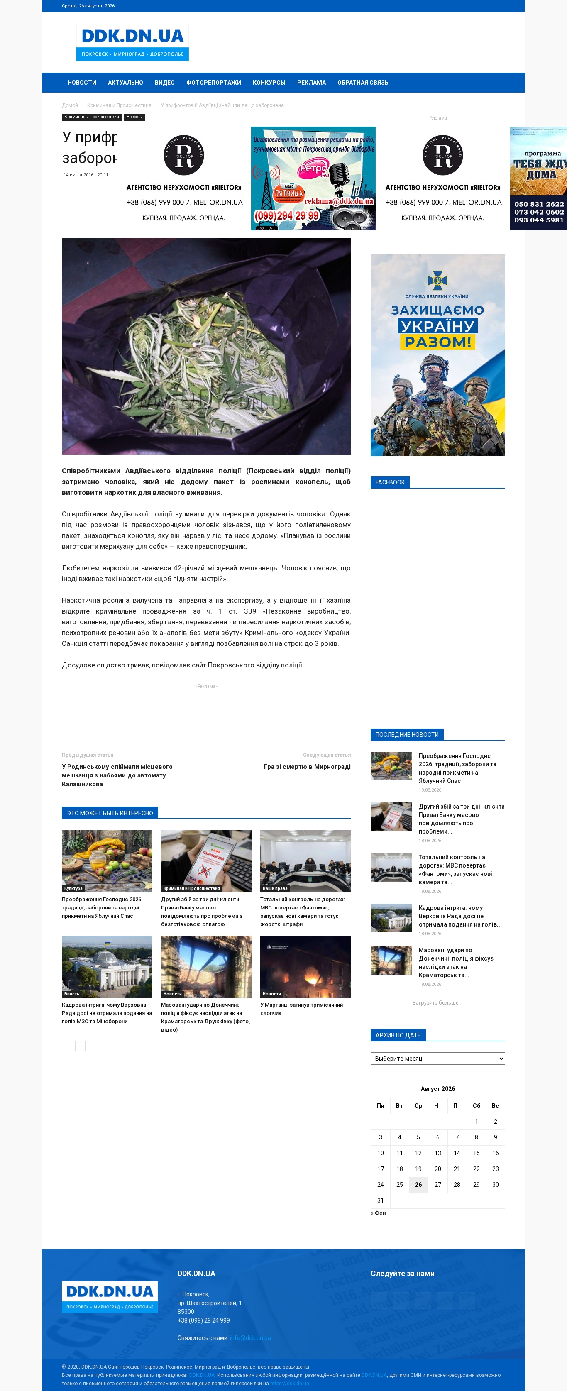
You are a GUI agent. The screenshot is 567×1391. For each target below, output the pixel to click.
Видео (165, 82)
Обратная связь (363, 82)
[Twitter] (471, 6)
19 (418, 1169)
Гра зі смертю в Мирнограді (307, 766)
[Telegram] (458, 6)
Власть (71, 994)
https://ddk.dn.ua (289, 1383)
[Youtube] (499, 6)
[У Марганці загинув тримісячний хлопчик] (305, 967)
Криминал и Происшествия (119, 105)
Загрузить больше (436, 1002)
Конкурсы (269, 82)
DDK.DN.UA (202, 1375)
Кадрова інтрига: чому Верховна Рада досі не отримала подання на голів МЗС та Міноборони (107, 1013)
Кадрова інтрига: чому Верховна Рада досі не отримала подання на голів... (460, 916)
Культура (73, 888)
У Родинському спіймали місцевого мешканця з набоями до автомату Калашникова (117, 775)
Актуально (125, 82)
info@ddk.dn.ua (250, 1338)
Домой (70, 105)
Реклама (311, 82)
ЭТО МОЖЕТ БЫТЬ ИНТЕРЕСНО (110, 813)
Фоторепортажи (213, 82)
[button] (495, 83)
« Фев (378, 1213)
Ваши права (275, 888)
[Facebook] (444, 6)
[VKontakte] (485, 6)
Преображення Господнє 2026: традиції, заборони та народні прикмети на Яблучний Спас (102, 907)
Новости (82, 82)
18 (399, 1169)
